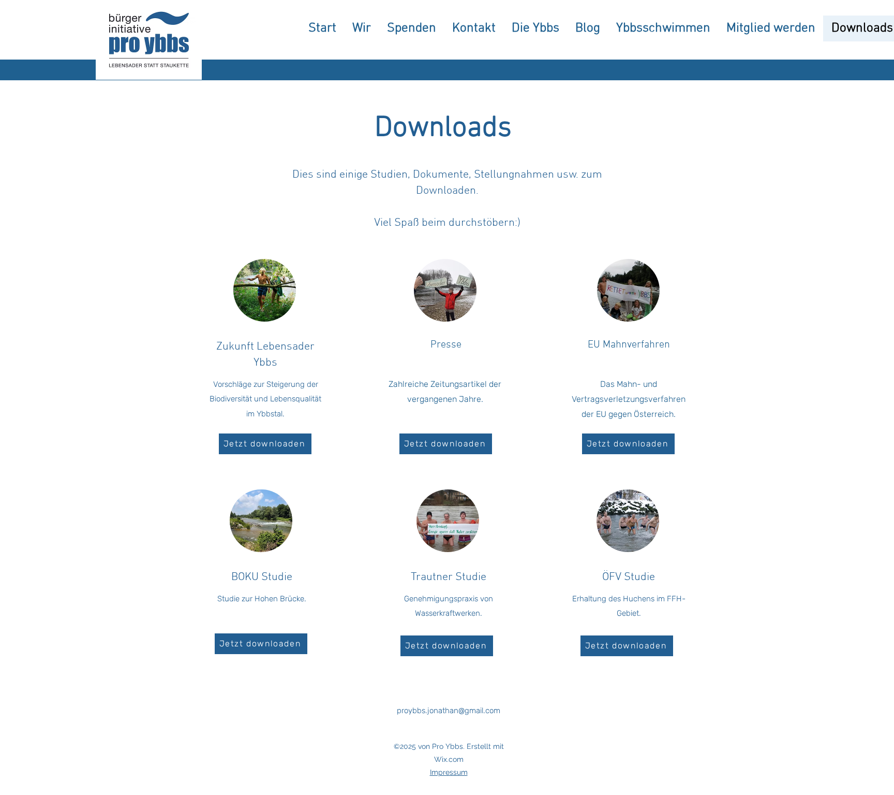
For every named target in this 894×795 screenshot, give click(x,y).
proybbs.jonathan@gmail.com (448, 710)
